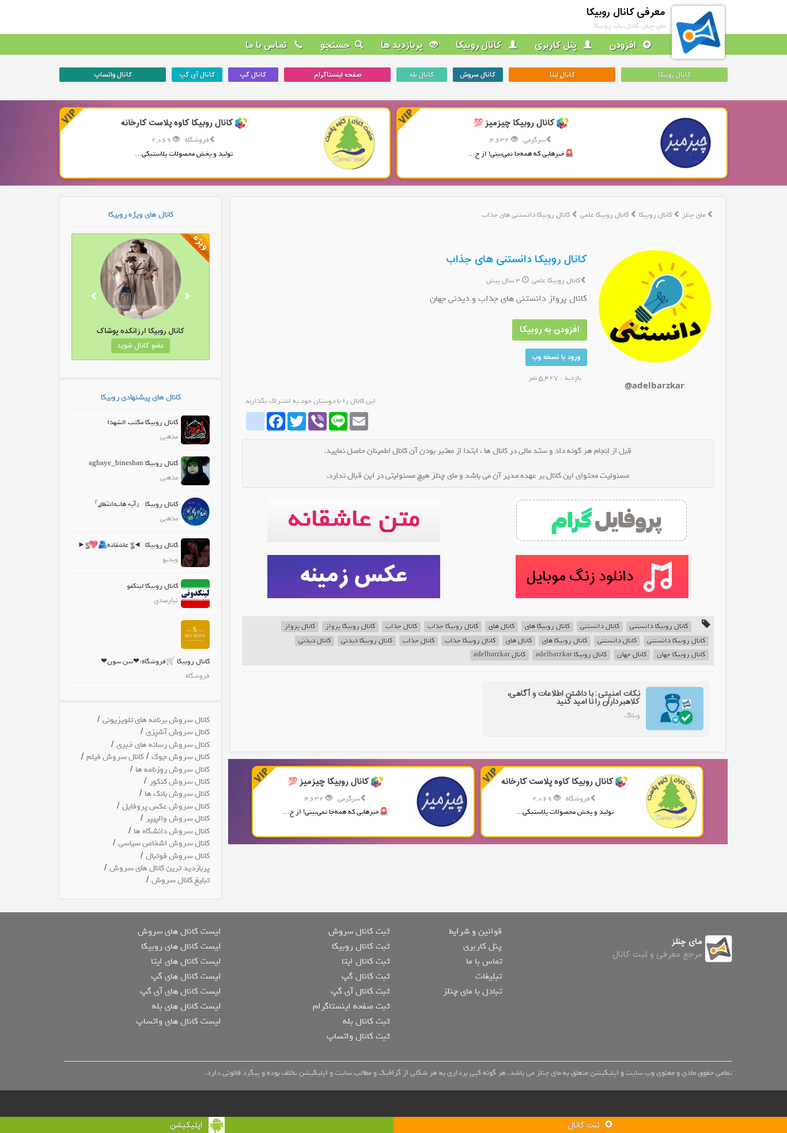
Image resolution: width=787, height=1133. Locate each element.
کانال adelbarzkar (499, 654)
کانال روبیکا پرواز (350, 626)
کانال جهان (631, 654)
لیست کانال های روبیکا (181, 946)
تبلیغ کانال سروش (181, 880)
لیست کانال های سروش (179, 931)
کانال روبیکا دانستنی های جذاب (516, 260)
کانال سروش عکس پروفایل (166, 806)
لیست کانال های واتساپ (178, 1021)
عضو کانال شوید (140, 346)
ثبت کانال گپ (365, 976)
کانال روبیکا (480, 45)
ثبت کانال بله (366, 1021)
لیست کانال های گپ (186, 976)
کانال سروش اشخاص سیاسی (164, 843)
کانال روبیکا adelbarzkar (571, 654)
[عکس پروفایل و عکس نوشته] (601, 520)
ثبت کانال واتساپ (358, 1036)
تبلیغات (488, 976)
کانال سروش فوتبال (178, 856)
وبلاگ (632, 716)
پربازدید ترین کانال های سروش (159, 868)
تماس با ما (267, 45)
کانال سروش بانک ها (177, 793)
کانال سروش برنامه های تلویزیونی (156, 720)
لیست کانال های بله (186, 1006)
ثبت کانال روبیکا (360, 946)
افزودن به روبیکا (550, 330)
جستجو (335, 45)
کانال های (501, 626)
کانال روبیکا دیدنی (366, 641)
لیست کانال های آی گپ (180, 991)
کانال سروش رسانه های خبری (163, 744)
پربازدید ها (403, 45)
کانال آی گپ (197, 75)
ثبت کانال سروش (358, 931)
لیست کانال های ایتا (186, 961)
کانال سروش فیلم (114, 757)
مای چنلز (693, 215)
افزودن (624, 45)
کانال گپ (253, 75)
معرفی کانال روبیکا (626, 12)
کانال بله (422, 75)
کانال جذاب (401, 626)
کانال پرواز (300, 626)
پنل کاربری (557, 45)
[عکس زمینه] (353, 576)
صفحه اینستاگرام (337, 75)
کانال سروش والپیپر (178, 818)
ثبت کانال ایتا (365, 961)
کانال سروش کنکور (179, 781)
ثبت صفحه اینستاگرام (351, 1006)
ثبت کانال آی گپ (360, 991)
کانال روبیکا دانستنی (659, 626)
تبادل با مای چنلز (472, 991)
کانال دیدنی (314, 641)
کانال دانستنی (599, 626)
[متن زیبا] (353, 520)
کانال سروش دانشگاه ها (172, 831)
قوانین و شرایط (475, 931)
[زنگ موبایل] (601, 576)
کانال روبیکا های (547, 626)
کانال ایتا (562, 75)
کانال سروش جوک (181, 757)
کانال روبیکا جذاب (452, 626)
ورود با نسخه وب (556, 357)
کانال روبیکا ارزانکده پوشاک (140, 331)
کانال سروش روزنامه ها (172, 769)
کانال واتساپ (113, 75)
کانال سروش (477, 75)
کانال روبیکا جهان (681, 654)
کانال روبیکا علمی (605, 215)
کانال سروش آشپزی (178, 732)
